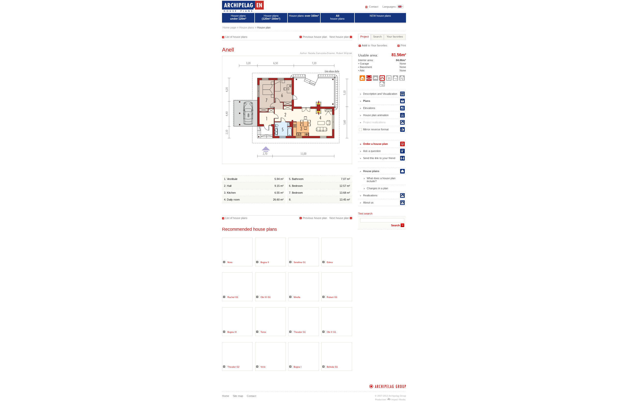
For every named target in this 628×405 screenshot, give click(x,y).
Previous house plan (315, 36)
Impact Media (398, 399)
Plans (366, 100)
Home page (229, 27)
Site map (238, 395)
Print (403, 45)
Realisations (370, 195)
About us (368, 202)
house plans (337, 17)
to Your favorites (374, 45)
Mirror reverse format (376, 129)
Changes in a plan (377, 188)
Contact (373, 6)
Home (225, 395)
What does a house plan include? (381, 180)
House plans (238, 17)
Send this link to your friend (379, 158)
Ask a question (372, 150)
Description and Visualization (380, 93)
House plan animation (376, 115)
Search (395, 225)
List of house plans (236, 36)
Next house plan (339, 36)
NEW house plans (380, 15)
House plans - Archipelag (243, 6)
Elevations (369, 108)
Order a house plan (375, 143)
